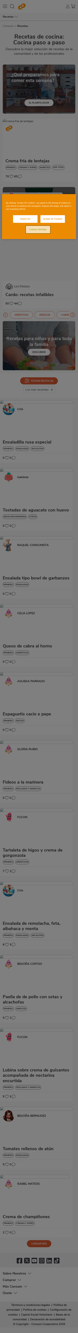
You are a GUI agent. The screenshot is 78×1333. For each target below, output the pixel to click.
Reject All (25, 218)
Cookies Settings (37, 229)
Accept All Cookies (52, 218)
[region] (39, 216)
